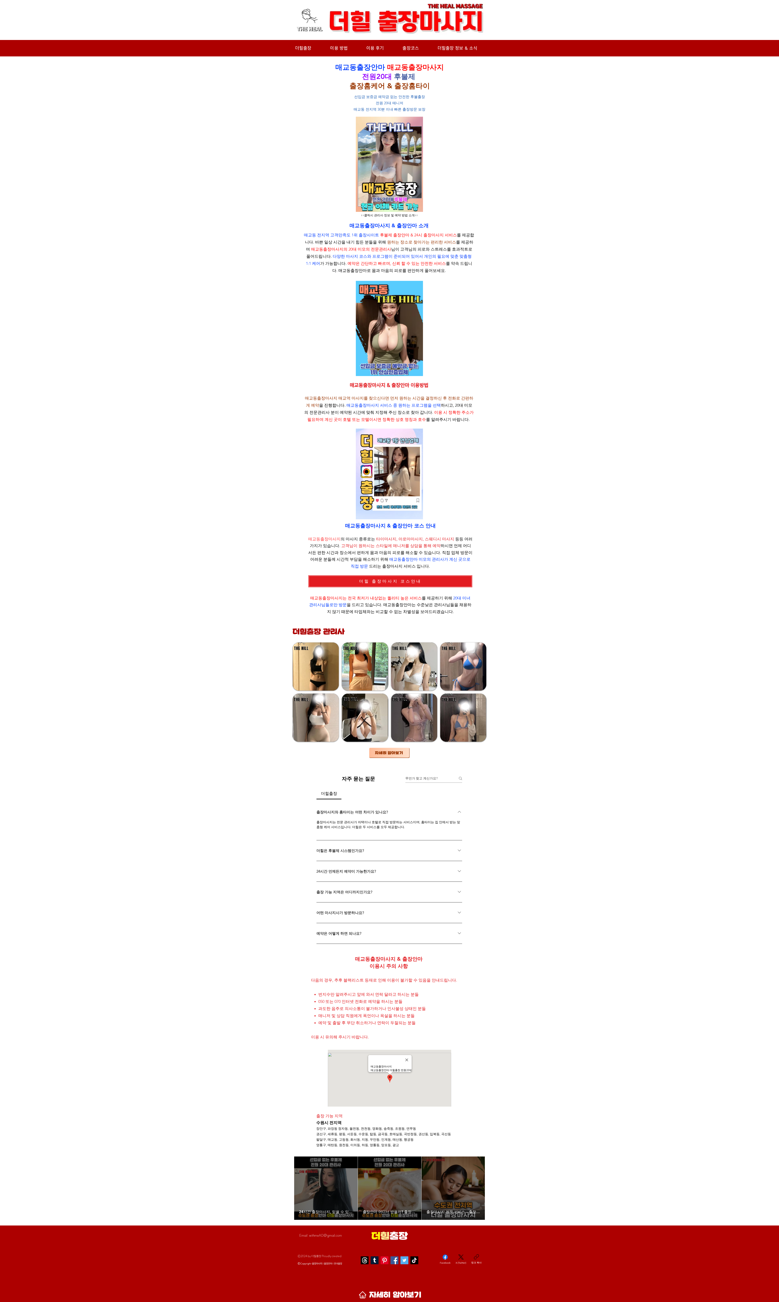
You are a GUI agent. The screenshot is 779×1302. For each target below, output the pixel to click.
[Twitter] (404, 1260)
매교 (342, 398)
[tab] (328, 793)
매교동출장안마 (352, 270)
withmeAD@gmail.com (325, 1235)
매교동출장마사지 (327, 249)
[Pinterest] (384, 1260)
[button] (316, 666)
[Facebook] (394, 1260)
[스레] (365, 1260)
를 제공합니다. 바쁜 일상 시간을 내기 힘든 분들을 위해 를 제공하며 (389, 242)
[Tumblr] (375, 1260)
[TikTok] (414, 1260)
